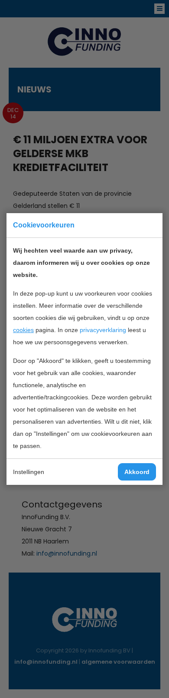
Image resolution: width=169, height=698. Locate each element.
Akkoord (137, 471)
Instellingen (28, 471)
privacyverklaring (103, 329)
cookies (23, 329)
